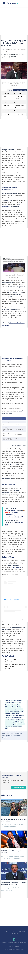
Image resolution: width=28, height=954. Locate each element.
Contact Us (15, 933)
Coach (13, 706)
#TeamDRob (14, 512)
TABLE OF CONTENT (20, 90)
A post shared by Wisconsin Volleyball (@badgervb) (16, 619)
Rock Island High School (12, 721)
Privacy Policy (13, 943)
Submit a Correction (18, 787)
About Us (14, 931)
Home (7, 931)
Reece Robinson (10, 719)
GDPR (20, 943)
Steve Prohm (20, 724)
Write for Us (22, 931)
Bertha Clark (9, 700)
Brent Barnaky (18, 700)
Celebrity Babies (10, 702)
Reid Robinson (20, 719)
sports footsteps (16, 567)
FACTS (10, 90)
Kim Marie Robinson (16, 717)
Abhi (5, 57)
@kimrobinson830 (11, 510)
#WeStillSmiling (10, 515)
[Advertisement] (14, 21)
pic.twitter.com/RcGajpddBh (14, 517)
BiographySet (18, 733)
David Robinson (14, 711)
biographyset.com (12, 949)
